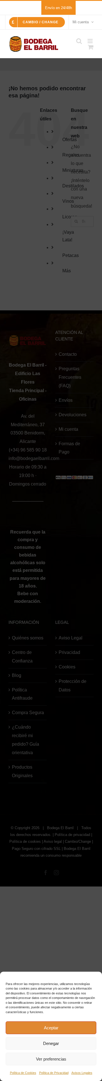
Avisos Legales (81, 1072)
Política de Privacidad (54, 1072)
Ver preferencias (51, 1059)
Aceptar (51, 1027)
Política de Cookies (23, 1072)
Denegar (51, 1043)
